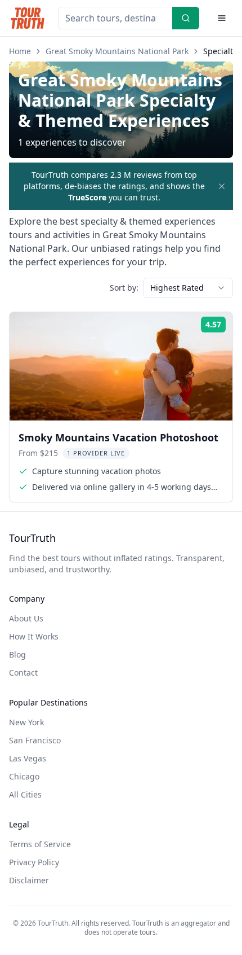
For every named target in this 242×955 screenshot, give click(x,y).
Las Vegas (27, 758)
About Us (26, 618)
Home (20, 51)
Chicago (24, 776)
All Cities (25, 794)
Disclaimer (29, 880)
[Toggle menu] (221, 18)
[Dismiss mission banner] (221, 186)
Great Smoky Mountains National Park (117, 51)
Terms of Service (40, 844)
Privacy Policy (34, 862)
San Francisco (35, 740)
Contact (23, 672)
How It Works (34, 636)
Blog (17, 654)
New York (26, 722)
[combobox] (188, 288)
